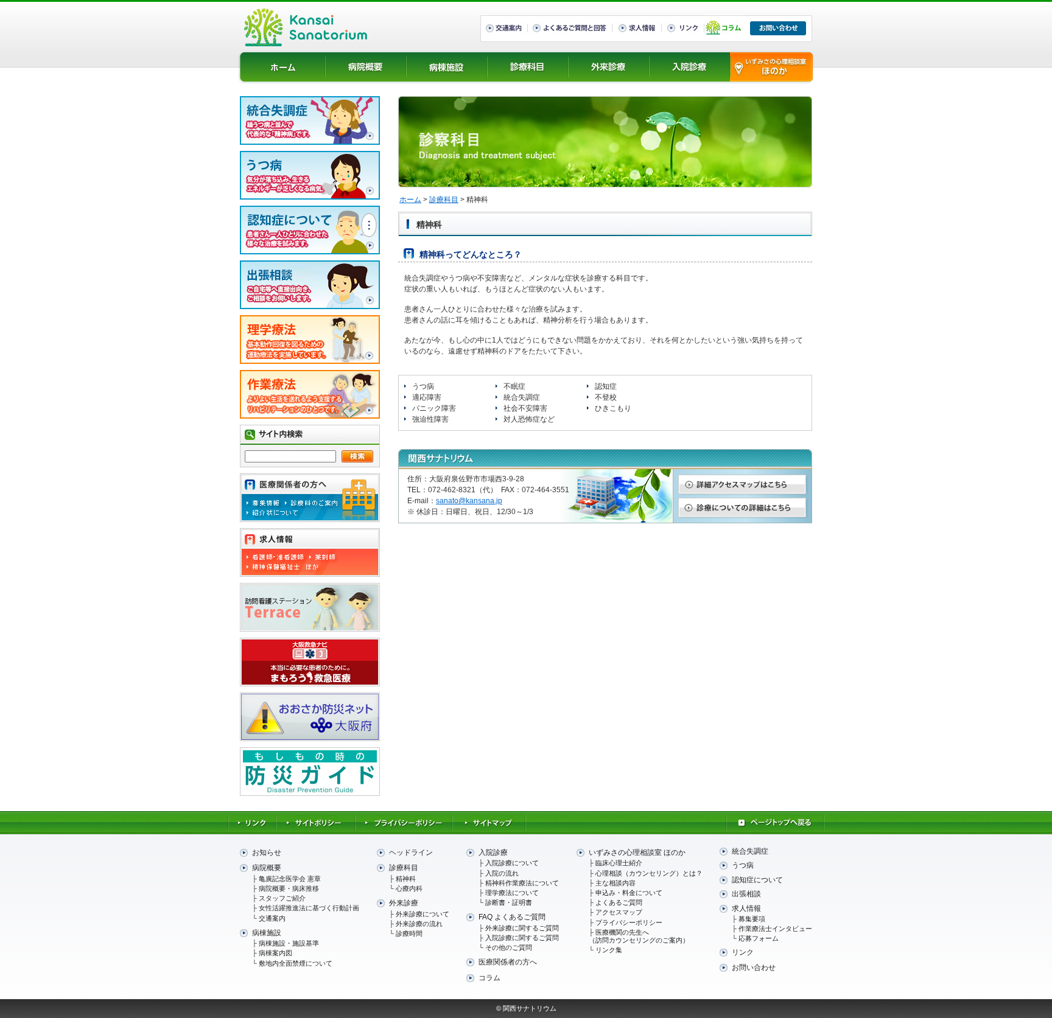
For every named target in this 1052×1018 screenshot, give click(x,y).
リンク (743, 952)
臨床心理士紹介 (618, 862)
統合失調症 (750, 851)
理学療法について (512, 892)
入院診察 (690, 67)
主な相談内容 (615, 883)
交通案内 (272, 918)
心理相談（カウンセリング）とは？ (649, 873)
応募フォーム (758, 938)
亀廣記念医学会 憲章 (290, 878)
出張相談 (746, 894)
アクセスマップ (618, 912)
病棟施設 (447, 67)
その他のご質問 (508, 947)
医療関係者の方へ (508, 962)
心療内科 (409, 888)
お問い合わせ (754, 967)
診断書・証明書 (508, 902)
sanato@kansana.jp (469, 501)
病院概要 (366, 67)
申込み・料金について (628, 892)
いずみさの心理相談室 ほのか (772, 67)
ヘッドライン (411, 852)
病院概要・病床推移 (289, 888)
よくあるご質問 (618, 902)
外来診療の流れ (419, 923)
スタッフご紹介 (282, 898)
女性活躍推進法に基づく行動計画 (309, 908)
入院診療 (493, 852)
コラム (489, 978)
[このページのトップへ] (775, 829)
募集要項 (751, 918)
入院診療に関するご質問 (522, 937)
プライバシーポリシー (628, 922)
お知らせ (266, 852)
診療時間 (409, 933)
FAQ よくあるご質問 (512, 917)
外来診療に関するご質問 (522, 928)
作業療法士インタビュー (775, 928)
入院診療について (512, 862)
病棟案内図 (275, 953)
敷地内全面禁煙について (295, 963)
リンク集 (608, 950)
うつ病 (743, 865)
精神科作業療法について (522, 883)
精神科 (406, 878)
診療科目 (528, 67)
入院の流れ (502, 873)
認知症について (757, 880)
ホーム (283, 67)
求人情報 (746, 908)
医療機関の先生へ (639, 936)
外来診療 (609, 67)
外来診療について (422, 914)
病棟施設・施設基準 (289, 943)
